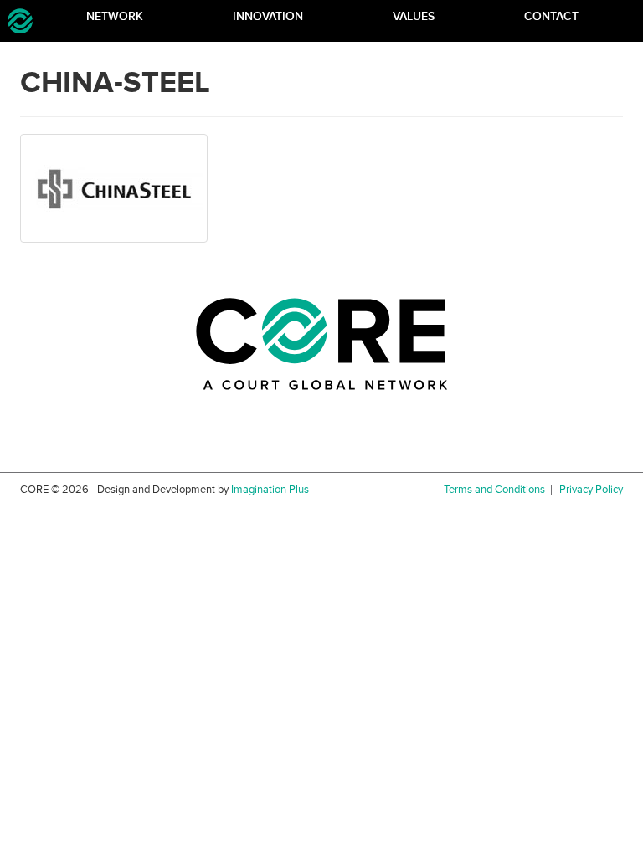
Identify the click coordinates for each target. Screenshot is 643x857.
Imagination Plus (270, 489)
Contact (551, 16)
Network (114, 16)
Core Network (20, 20)
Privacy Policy (591, 490)
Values (414, 16)
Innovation (268, 16)
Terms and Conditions (494, 490)
